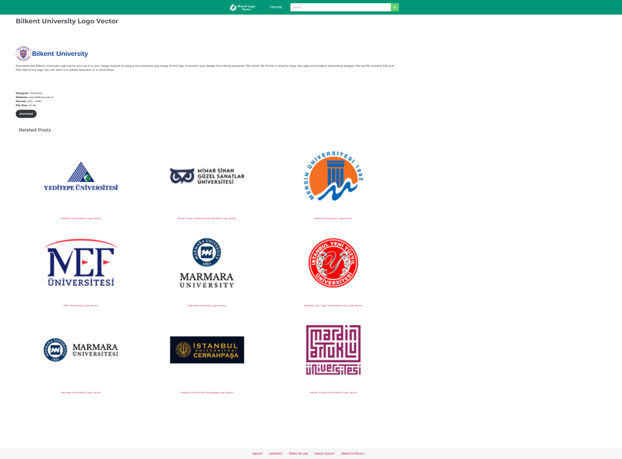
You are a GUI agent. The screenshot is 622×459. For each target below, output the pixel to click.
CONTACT (275, 453)
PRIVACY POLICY (353, 453)
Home (276, 7)
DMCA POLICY (325, 453)
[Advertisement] (75, 36)
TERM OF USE (298, 453)
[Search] (395, 7)
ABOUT (257, 453)
